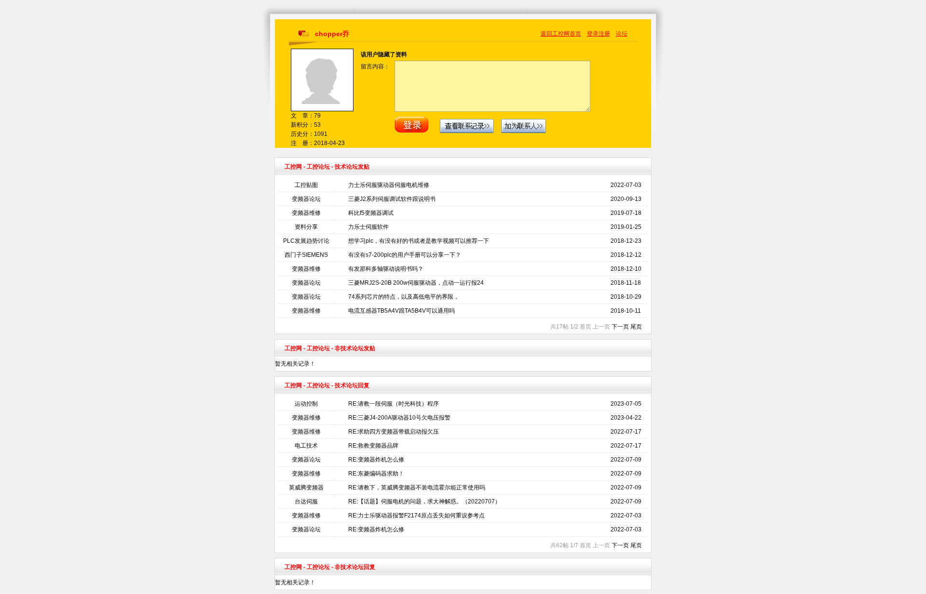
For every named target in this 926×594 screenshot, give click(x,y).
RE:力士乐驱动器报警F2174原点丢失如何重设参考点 (416, 515)
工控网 (293, 166)
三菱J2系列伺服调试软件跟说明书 (392, 199)
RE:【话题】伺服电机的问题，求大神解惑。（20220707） (424, 501)
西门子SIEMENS (306, 254)
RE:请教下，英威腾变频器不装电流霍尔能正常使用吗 (416, 487)
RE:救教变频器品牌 (373, 445)
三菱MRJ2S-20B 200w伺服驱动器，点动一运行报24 (416, 282)
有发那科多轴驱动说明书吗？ (385, 268)
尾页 (636, 326)
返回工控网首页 (561, 33)
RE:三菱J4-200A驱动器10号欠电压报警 (399, 417)
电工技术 (306, 445)
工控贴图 (306, 185)
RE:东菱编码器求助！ (376, 473)
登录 (593, 33)
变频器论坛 (306, 199)
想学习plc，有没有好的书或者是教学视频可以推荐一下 (418, 241)
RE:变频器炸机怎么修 (376, 459)
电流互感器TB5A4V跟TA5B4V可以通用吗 (401, 310)
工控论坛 (318, 166)
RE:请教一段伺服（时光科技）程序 (393, 403)
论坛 (621, 33)
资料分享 (306, 227)
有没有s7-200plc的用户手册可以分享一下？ (404, 254)
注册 (604, 33)
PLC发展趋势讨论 (306, 241)
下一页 (620, 326)
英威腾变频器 (306, 487)
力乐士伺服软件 (368, 227)
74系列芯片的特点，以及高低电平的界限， (403, 296)
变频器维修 (306, 213)
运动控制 (306, 403)
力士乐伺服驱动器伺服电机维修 (388, 185)
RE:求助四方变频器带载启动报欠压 (393, 431)
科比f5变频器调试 (371, 213)
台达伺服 (306, 501)
